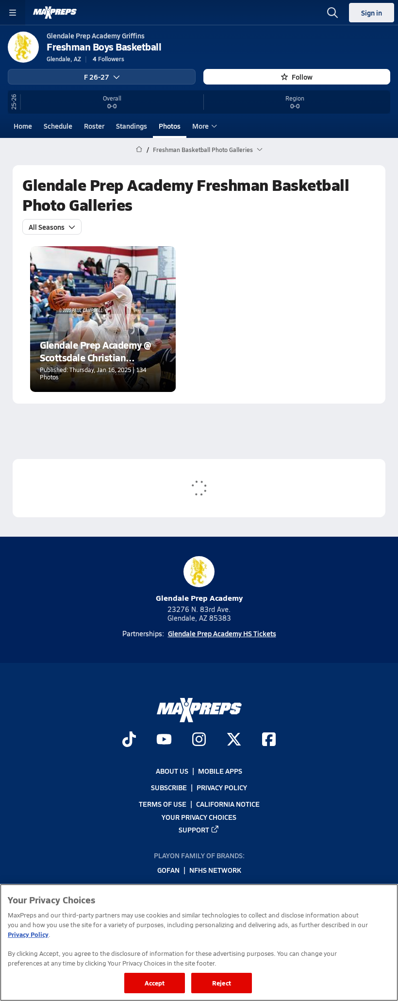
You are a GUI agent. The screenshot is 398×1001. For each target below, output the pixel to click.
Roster (94, 126)
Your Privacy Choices (199, 816)
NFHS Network (215, 870)
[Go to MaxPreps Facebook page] (269, 740)
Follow (302, 77)
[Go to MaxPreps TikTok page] (129, 740)
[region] (199, 942)
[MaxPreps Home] (55, 12)
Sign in (371, 12)
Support (194, 829)
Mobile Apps (220, 771)
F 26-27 (96, 77)
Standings (131, 126)
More (200, 126)
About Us (172, 771)
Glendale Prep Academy (199, 597)
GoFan (168, 870)
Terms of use (162, 804)
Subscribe (169, 787)
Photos (170, 126)
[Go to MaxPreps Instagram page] (199, 740)
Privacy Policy (222, 787)
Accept (155, 982)
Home (23, 126)
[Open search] (332, 12)
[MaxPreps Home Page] (139, 149)
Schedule (58, 126)
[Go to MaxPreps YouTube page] (164, 740)
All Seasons (47, 227)
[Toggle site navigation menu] (12, 12)
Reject (221, 982)
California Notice (228, 804)
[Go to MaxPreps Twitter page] (234, 740)
